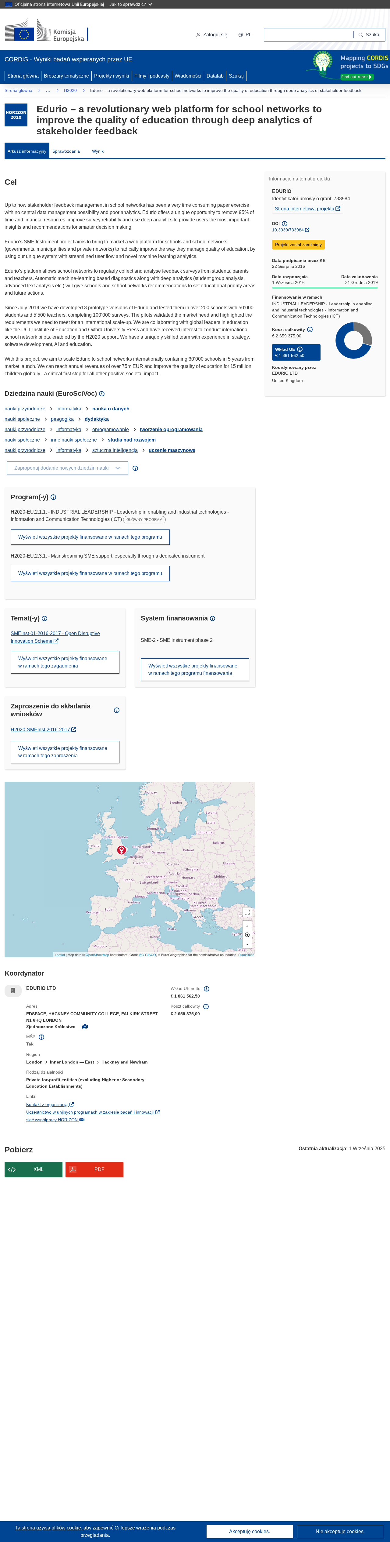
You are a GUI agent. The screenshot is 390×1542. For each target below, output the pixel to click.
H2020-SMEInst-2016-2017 (43, 729)
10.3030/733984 (288, 229)
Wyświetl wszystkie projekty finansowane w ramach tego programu (90, 537)
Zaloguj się (215, 34)
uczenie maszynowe (172, 450)
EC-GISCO (147, 954)
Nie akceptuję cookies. (340, 1531)
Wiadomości (188, 75)
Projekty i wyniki (111, 75)
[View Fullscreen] (247, 912)
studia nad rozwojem (132, 439)
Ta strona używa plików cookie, (49, 1527)
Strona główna (23, 75)
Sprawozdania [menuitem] (66, 151)
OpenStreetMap (97, 954)
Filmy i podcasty (151, 75)
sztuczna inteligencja (115, 450)
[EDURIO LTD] (121, 850)
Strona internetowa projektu (309, 208)
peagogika (62, 419)
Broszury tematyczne (66, 75)
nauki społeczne (22, 419)
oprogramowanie (110, 429)
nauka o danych (110, 408)
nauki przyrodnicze (25, 408)
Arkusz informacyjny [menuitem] (27, 151)
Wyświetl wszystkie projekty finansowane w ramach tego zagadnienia (62, 662)
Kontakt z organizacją (84, 1104)
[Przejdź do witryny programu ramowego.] (16, 115)
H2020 (70, 90)
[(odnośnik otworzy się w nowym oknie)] (54, 30)
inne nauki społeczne (74, 439)
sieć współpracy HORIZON (89, 1119)
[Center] (247, 934)
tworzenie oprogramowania (171, 429)
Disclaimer (246, 954)
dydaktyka (97, 419)
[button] (245, 35)
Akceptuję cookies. (249, 1531)
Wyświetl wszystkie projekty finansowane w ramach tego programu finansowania (192, 669)
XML (39, 1169)
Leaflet (60, 954)
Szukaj (236, 75)
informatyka (68, 408)
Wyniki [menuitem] (98, 151)
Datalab (215, 75)
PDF (99, 1169)
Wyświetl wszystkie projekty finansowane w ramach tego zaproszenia (62, 752)
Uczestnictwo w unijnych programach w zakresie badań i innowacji (93, 1112)
